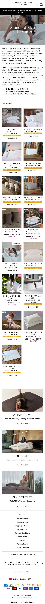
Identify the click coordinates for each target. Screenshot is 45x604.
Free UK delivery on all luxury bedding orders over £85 (22, 563)
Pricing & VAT (22, 529)
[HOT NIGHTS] (22, 441)
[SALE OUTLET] (22, 482)
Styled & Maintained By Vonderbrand (22, 597)
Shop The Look (22, 518)
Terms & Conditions (22, 533)
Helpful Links (22, 572)
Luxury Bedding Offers (22, 555)
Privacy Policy (22, 537)
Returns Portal (22, 544)
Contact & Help (22, 522)
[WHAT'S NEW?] (22, 400)
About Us (22, 515)
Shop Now (22, 506)
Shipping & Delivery (22, 526)
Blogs (22, 540)
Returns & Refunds (22, 547)
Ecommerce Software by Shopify (22, 602)
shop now (22, 424)
